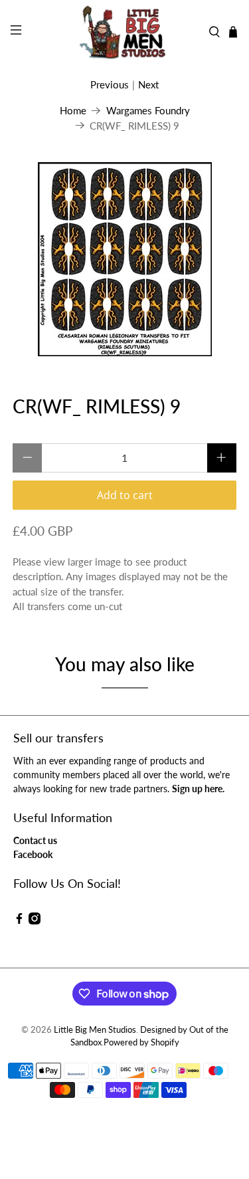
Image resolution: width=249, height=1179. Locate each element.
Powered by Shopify (141, 1042)
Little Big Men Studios (95, 1030)
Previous (109, 84)
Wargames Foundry (148, 111)
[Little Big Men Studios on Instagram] (35, 920)
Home (73, 111)
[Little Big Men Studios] (124, 31)
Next (148, 84)
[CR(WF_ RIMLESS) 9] (124, 259)
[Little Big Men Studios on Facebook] (19, 920)
